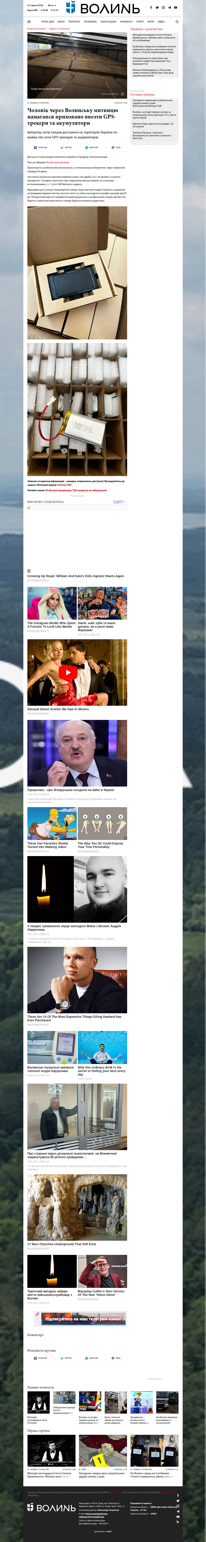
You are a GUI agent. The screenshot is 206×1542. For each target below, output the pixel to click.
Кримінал (126, 22)
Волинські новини (36, 29)
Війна (61, 22)
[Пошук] (177, 22)
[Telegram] (169, 8)
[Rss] (178, 1522)
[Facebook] (151, 8)
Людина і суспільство (59, 29)
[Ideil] (103, 1531)
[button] (52, 5)
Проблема (90, 22)
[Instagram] (163, 8)
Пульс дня (47, 22)
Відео (161, 22)
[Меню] (29, 22)
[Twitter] (157, 8)
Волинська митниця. (58, 162)
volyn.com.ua (116, 1492)
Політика (74, 22)
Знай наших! (108, 22)
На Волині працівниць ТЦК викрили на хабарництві (76, 490)
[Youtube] (175, 8)
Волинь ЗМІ (64, 485)
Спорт (140, 22)
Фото (151, 22)
